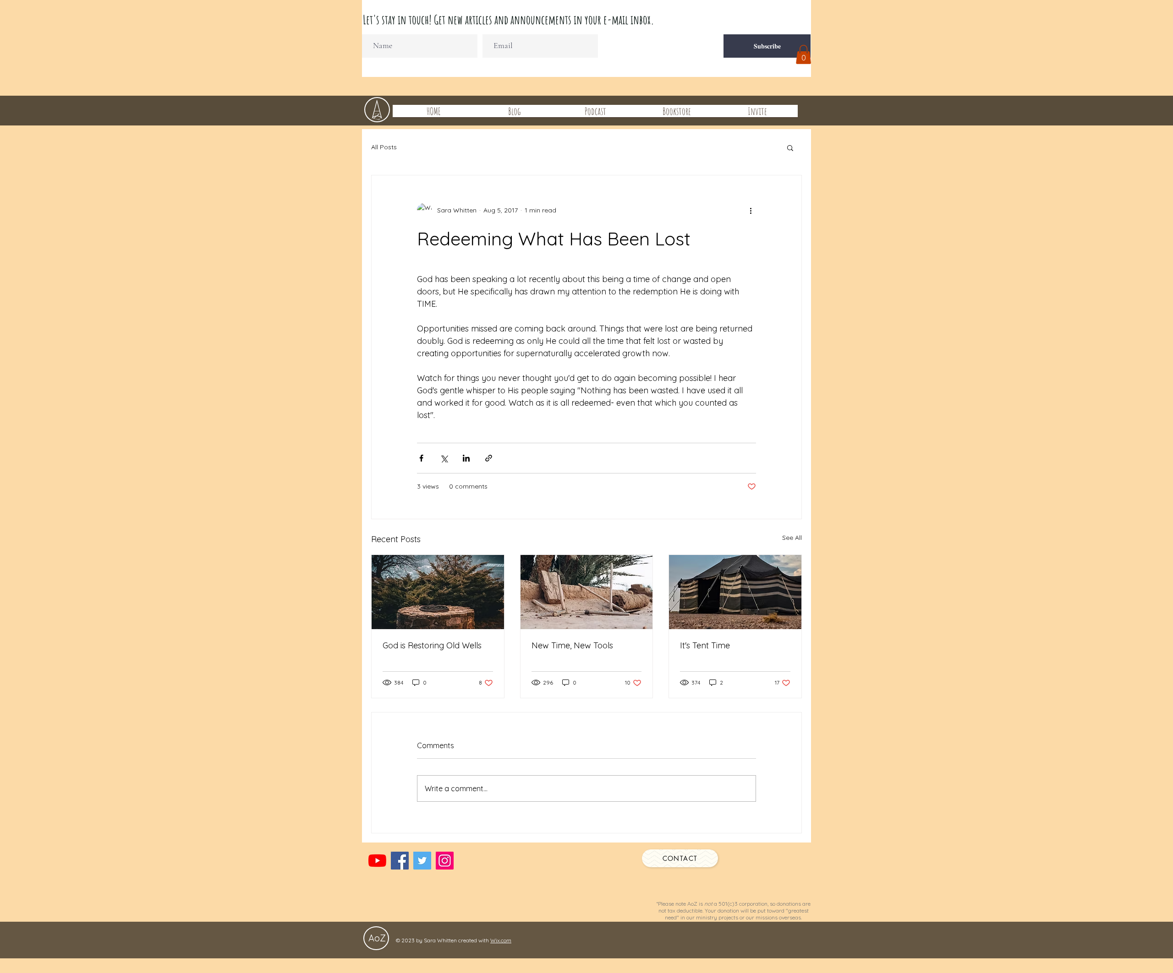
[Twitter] (422, 861)
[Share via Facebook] (421, 458)
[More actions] (750, 210)
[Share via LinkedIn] (466, 458)
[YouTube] (377, 861)
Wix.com (500, 940)
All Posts (384, 147)
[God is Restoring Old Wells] (438, 592)
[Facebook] (400, 861)
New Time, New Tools (572, 645)
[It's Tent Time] (735, 592)
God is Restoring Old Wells (432, 645)
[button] (803, 54)
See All (792, 537)
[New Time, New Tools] (587, 592)
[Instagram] (445, 861)
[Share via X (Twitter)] (443, 458)
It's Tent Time (705, 645)
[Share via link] (488, 458)
